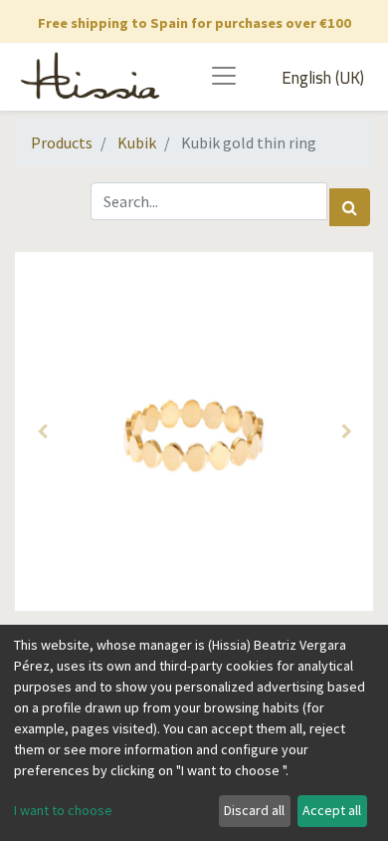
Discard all (254, 810)
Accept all (331, 810)
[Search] (349, 207)
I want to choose (63, 810)
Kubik (136, 142)
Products (62, 142)
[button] (42, 431)
